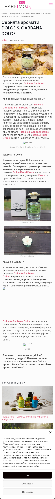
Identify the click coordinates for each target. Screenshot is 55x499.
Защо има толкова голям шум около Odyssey (25, 418)
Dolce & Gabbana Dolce (35, 132)
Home (4, 13)
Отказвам (27, 483)
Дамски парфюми (31, 13)
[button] (50, 432)
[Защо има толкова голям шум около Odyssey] (27, 413)
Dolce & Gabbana (34, 83)
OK (27, 475)
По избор (27, 491)
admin (5, 40)
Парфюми (15, 13)
